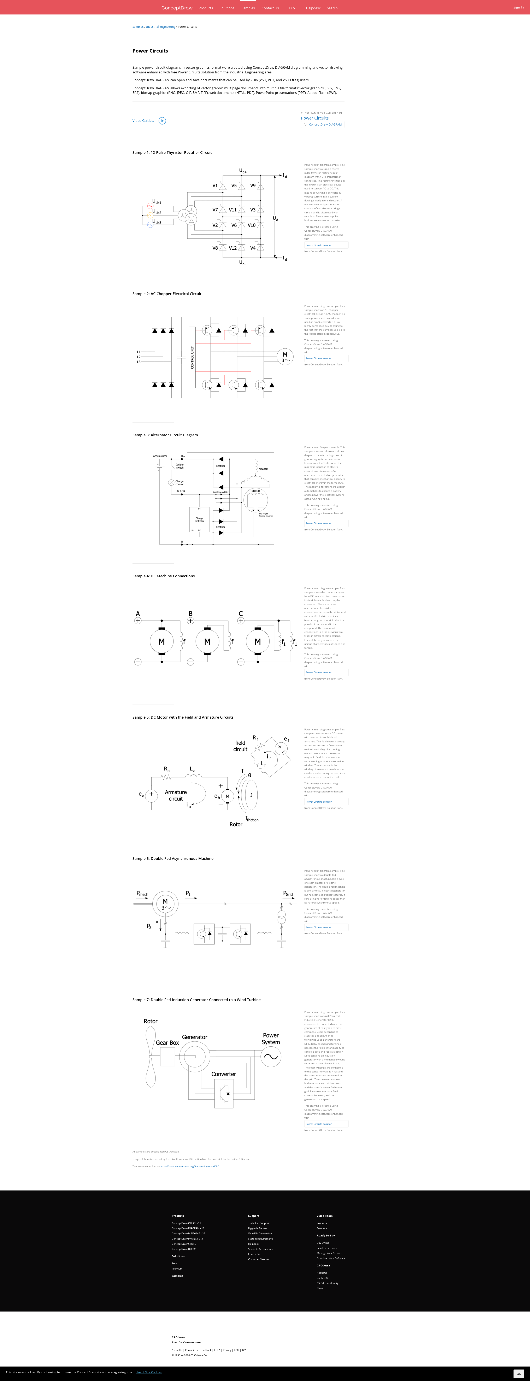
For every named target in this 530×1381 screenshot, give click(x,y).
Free (174, 1263)
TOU (236, 1350)
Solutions (227, 8)
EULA (217, 1350)
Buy (292, 8)
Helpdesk (313, 8)
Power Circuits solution (319, 1124)
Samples (248, 8)
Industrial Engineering (160, 27)
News (320, 1288)
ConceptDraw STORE (184, 1244)
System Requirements (260, 1238)
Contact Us (270, 8)
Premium (177, 1268)
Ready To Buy (326, 1235)
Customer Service (258, 1259)
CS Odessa (323, 1265)
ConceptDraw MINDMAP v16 (188, 1233)
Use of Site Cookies (149, 1372)
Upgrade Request (258, 1228)
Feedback (205, 1350)
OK (519, 1374)
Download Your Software (331, 1258)
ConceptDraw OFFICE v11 (186, 1223)
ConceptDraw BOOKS (184, 1249)
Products (206, 8)
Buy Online (323, 1243)
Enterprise (254, 1254)
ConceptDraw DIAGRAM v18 (188, 1228)
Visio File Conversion (260, 1233)
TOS (244, 1350)
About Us (322, 1272)
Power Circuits (315, 118)
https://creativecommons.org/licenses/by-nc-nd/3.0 (189, 1166)
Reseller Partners (327, 1248)
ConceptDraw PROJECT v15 (187, 1238)
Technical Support (258, 1223)
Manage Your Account (329, 1253)
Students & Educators (260, 1249)
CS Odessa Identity (327, 1283)
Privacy (227, 1350)
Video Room (325, 1216)
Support (253, 1216)
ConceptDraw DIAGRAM (325, 124)
